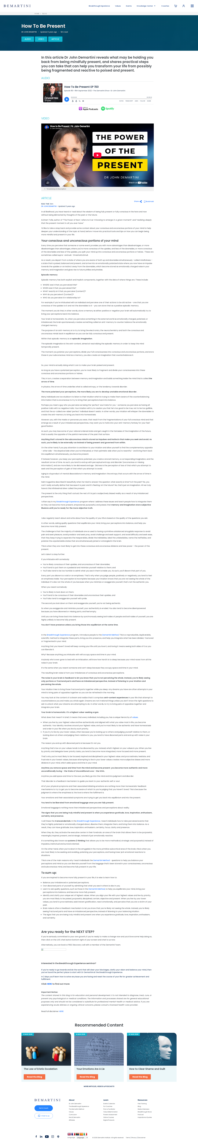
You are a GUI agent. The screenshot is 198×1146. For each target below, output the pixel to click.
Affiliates (72, 1120)
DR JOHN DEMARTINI (29, 32)
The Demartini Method (76, 1109)
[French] (74, 1135)
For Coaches (107, 1106)
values (135, 717)
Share (136, 201)
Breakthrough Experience (67, 501)
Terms (128, 1138)
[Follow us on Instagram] (53, 1137)
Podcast (141, 1115)
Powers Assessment (110, 1115)
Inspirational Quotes (145, 1117)
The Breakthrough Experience (79, 1106)
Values (118, 6)
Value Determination (110, 1112)
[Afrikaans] (78, 1135)
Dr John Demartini (75, 1104)
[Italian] (86, 1135)
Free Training (142, 1104)
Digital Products (108, 1120)
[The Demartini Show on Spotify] (107, 108)
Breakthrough (99, 6)
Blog (44, 13)
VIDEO (41, 39)
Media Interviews (143, 1109)
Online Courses (108, 1117)
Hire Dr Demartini (74, 1117)
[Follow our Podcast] (58, 1137)
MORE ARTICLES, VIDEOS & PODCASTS (99, 1086)
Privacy (134, 1138)
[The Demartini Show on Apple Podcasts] (88, 108)
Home (36, 13)
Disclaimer (141, 1138)
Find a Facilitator (109, 1109)
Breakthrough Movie (145, 1112)
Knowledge (145, 6)
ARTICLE (55, 39)
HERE (49, 983)
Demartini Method (110, 635)
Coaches (165, 6)
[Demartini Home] (47, 1101)
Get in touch (43, 1108)
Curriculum (73, 1115)
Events (129, 6)
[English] (69, 1135)
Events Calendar (109, 1104)
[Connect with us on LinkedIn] (41, 1137)
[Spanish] (82, 1135)
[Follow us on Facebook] (36, 1137)
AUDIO (28, 39)
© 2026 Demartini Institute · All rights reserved (108, 1138)
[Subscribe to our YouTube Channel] (47, 1137)
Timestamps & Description (56, 189)
